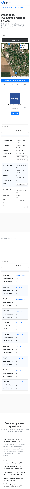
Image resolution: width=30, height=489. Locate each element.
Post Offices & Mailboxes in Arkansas (15, 80)
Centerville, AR (20, 299)
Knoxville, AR (20, 358)
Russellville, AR (20, 275)
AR (13, 7)
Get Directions (21, 159)
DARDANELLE (21, 7)
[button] (16, 73)
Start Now (15, 113)
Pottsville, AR (20, 334)
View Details (20, 156)
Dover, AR (19, 323)
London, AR (19, 382)
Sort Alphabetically (14, 131)
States (8, 7)
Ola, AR (18, 370)
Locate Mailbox (16, 40)
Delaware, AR (20, 311)
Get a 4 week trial (15, 110)
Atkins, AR (19, 287)
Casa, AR (19, 346)
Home (2, 7)
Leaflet (14, 76)
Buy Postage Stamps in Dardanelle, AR (15, 85)
